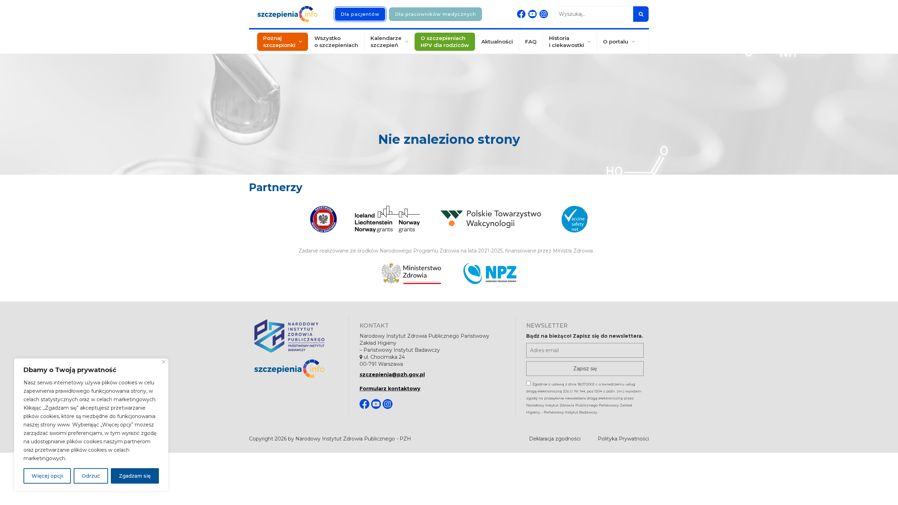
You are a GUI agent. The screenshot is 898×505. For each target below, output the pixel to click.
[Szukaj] (641, 14)
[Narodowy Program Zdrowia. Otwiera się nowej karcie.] (490, 273)
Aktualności (497, 41)
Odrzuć (91, 476)
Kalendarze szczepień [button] (386, 41)
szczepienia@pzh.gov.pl (392, 374)
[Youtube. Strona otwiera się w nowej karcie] (532, 14)
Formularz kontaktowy (390, 388)
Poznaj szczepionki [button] (279, 41)
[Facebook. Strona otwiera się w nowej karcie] (521, 14)
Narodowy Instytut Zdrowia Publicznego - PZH (353, 439)
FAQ (531, 41)
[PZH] (296, 335)
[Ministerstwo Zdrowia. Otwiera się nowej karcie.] (411, 273)
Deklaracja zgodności (555, 439)
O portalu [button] (615, 41)
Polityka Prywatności (623, 439)
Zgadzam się (135, 476)
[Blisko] (163, 361)
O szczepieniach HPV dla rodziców (445, 41)
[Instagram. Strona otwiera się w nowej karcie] (544, 14)
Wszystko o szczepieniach (336, 41)
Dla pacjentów (360, 14)
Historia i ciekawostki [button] (566, 41)
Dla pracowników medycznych (435, 14)
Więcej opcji (47, 476)
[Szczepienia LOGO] (296, 368)
